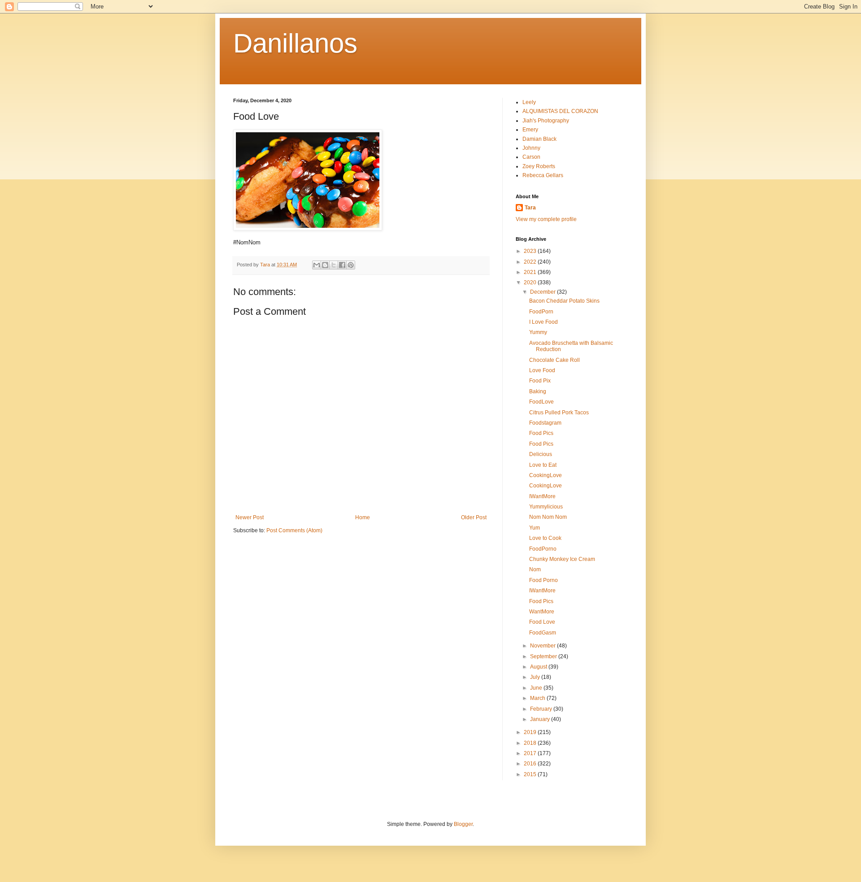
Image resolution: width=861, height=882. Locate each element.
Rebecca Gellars (542, 175)
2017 (531, 753)
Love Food (542, 370)
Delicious (540, 454)
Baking (537, 391)
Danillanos (295, 43)
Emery (530, 129)
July (535, 677)
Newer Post (249, 517)
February (541, 709)
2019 (531, 732)
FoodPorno (543, 549)
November (543, 646)
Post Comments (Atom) (294, 530)
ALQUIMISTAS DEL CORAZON (560, 111)
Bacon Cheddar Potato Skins (564, 301)
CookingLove (545, 475)
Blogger (463, 824)
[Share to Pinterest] (350, 265)
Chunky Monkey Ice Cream (562, 559)
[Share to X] (333, 265)
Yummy (538, 332)
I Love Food (543, 322)
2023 (531, 251)
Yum (534, 528)
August (539, 667)
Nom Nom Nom (548, 517)
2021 (531, 272)
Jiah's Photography (545, 120)
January (540, 719)
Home (362, 517)
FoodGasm (542, 633)
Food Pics (541, 433)
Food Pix (540, 381)
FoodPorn (541, 311)
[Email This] (316, 265)
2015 (531, 774)
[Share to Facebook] (342, 265)
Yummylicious (546, 507)
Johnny (531, 148)
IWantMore (542, 496)
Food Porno (543, 580)
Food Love (542, 622)
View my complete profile (546, 219)
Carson (531, 157)
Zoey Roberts (538, 166)
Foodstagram (545, 423)
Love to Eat (543, 465)
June (537, 688)
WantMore (541, 611)
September (544, 656)
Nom (535, 569)
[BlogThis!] (325, 265)
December (543, 292)
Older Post (474, 517)
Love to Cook (545, 538)
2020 (531, 282)
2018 (531, 743)
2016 (531, 763)
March (538, 698)
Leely (529, 102)
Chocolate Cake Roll (554, 360)
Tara (530, 207)
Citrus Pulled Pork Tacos (559, 412)
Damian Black (539, 139)
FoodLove (541, 402)
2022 (531, 262)
